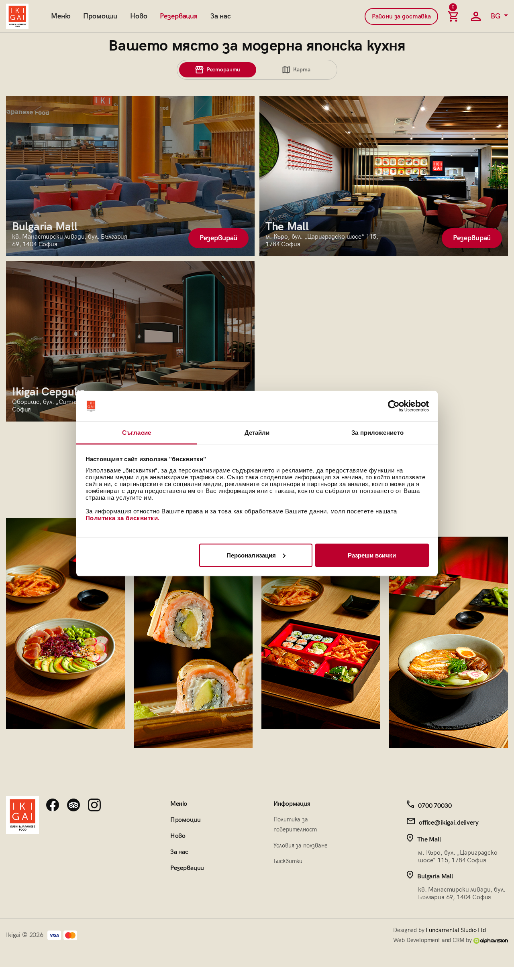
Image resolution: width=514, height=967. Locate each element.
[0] (453, 16)
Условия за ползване (300, 845)
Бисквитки (288, 861)
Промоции (100, 16)
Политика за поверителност (295, 824)
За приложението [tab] (377, 432)
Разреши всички (372, 554)
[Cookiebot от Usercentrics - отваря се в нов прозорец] (394, 406)
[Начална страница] (17, 16)
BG (496, 16)
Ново (138, 16)
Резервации (187, 868)
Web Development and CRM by (433, 940)
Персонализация (251, 554)
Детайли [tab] (257, 432)
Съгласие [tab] (136, 432)
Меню (60, 16)
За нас (220, 16)
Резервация (178, 16)
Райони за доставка (401, 16)
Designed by (440, 930)
